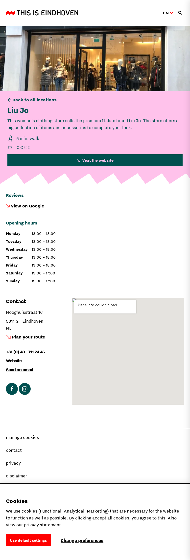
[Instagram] (25, 389)
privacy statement (42, 525)
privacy (13, 463)
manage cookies (22, 437)
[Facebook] (12, 389)
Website (14, 360)
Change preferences (82, 540)
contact (14, 450)
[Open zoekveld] (180, 13)
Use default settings (28, 540)
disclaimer (16, 476)
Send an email (19, 369)
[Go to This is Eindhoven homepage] (42, 13)
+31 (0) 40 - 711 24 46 (25, 352)
